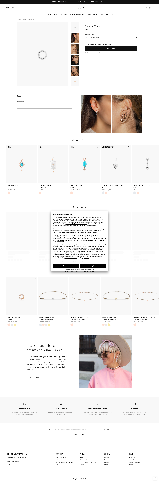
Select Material (89, 34)
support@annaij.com (13, 464)
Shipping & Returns (61, 457)
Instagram (107, 457)
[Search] (143, 8)
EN (16, 8)
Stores (7, 8)
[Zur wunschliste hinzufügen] (35, 147)
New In (49, 14)
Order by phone (89, 53)
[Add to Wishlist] (136, 26)
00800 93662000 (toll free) (15, 462)
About (82, 457)
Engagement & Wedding (77, 14)
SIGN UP (106, 429)
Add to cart (111, 48)
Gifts (101, 14)
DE (13, 8)
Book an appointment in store (64, 462)
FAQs (57, 460)
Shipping (20, 101)
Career (82, 464)
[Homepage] (79, 8)
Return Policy (132, 457)
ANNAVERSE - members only (88, 462)
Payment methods (24, 106)
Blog (105, 467)
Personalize (64, 14)
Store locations (84, 460)
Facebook (107, 460)
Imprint (131, 464)
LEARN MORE (34, 377)
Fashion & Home (92, 14)
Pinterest (106, 462)
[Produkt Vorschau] (35, 181)
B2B (57, 464)
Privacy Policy (132, 460)
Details (19, 96)
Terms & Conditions (134, 462)
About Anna (109, 14)
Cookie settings (133, 467)
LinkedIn (106, 464)
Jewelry (56, 14)
